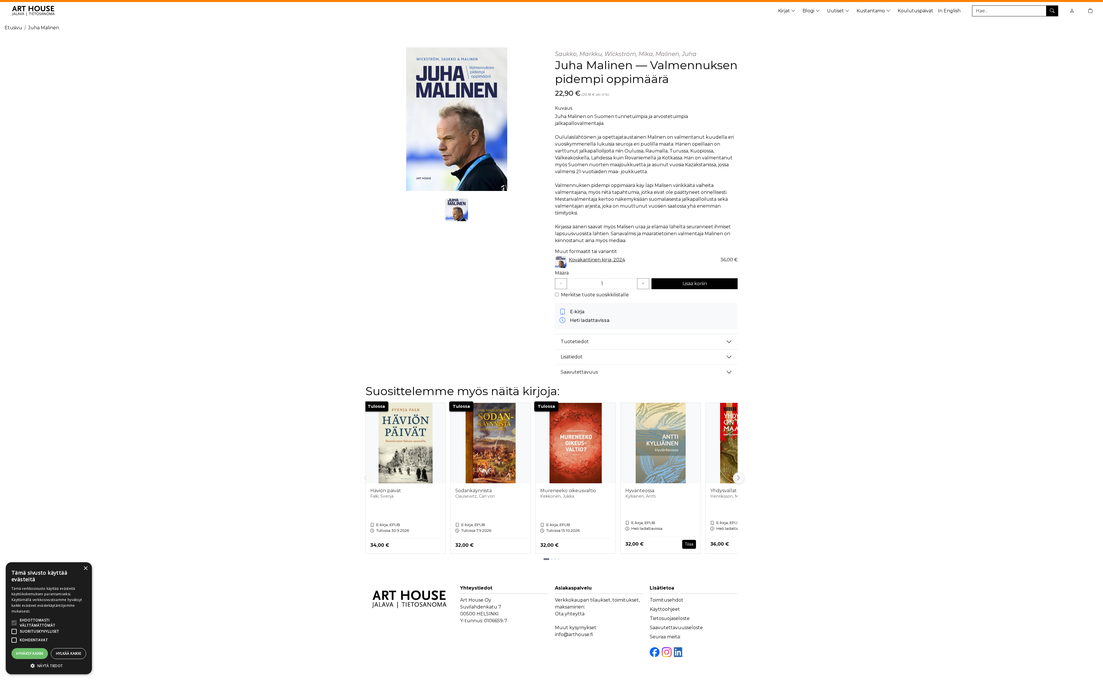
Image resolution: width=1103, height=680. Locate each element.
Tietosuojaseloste (670, 618)
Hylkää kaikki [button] (68, 653)
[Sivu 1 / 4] (546, 559)
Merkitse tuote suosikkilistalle (595, 295)
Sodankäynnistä (473, 490)
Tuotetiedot (575, 341)
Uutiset (836, 10)
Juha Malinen (43, 27)
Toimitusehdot (666, 600)
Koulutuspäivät (915, 10)
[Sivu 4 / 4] (559, 559)
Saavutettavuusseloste (676, 627)
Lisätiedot (572, 357)
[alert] (49, 618)
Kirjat (784, 10)
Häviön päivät (385, 490)
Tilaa (689, 544)
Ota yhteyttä (570, 614)
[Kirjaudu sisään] (1072, 10)
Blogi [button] (809, 10)
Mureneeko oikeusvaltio (568, 490)
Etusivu (13, 27)
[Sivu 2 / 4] (552, 559)
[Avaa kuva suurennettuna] (456, 119)
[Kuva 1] (456, 209)
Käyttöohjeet (665, 609)
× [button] (85, 568)
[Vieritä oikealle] (737, 478)
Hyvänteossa (639, 490)
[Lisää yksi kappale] (643, 283)
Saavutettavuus (579, 372)
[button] (48, 666)
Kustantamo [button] (871, 10)
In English (949, 10)
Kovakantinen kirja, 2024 (597, 259)
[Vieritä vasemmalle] (365, 478)
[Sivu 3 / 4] (555, 559)
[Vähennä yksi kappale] (561, 283)
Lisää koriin (694, 283)
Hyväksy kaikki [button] (29, 653)
